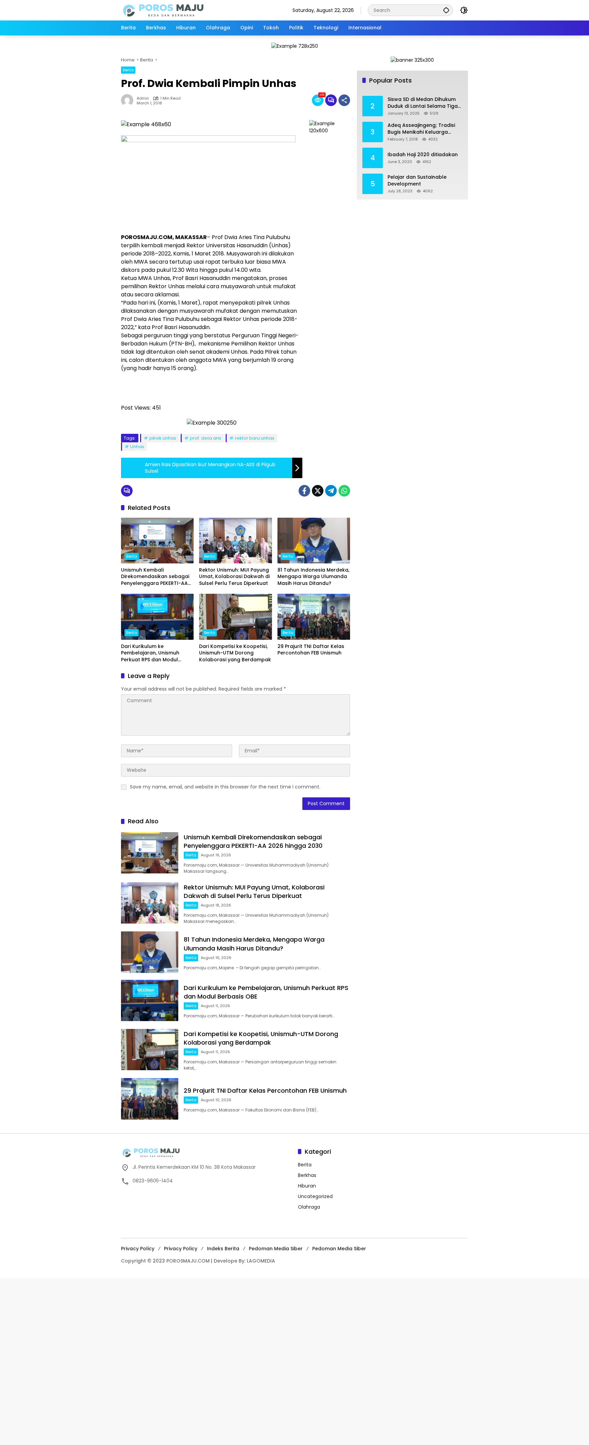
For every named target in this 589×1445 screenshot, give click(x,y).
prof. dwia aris (205, 438)
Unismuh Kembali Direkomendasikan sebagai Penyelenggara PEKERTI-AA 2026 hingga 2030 (155, 577)
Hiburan (307, 1185)
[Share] (344, 100)
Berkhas (307, 1175)
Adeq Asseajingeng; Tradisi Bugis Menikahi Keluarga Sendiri (421, 128)
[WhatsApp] (344, 491)
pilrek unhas (162, 438)
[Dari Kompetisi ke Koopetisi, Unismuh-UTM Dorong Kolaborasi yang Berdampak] (235, 616)
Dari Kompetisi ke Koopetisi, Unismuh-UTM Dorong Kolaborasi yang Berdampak (235, 653)
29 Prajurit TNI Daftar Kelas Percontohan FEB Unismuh (310, 650)
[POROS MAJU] (180, 9)
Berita (128, 70)
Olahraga (309, 1207)
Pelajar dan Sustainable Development (417, 180)
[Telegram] (331, 491)
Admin (143, 98)
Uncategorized (315, 1196)
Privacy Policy (137, 1248)
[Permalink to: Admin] (129, 100)
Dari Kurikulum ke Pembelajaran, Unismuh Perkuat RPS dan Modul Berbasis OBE (150, 653)
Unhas (137, 446)
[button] (446, 10)
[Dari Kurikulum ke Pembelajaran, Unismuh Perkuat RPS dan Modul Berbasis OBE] (157, 616)
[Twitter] (317, 491)
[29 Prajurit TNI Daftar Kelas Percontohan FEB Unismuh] (313, 616)
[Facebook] (304, 491)
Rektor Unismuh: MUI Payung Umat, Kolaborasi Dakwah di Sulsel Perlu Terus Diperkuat (234, 577)
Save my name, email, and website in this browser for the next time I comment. (225, 786)
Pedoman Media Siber (276, 1248)
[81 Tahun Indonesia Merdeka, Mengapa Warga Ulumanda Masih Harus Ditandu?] (313, 540)
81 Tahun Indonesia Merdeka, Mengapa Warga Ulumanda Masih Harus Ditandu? (313, 577)
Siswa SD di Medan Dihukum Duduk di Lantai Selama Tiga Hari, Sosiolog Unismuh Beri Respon (423, 102)
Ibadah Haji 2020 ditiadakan (423, 154)
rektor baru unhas (254, 438)
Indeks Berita (223, 1248)
